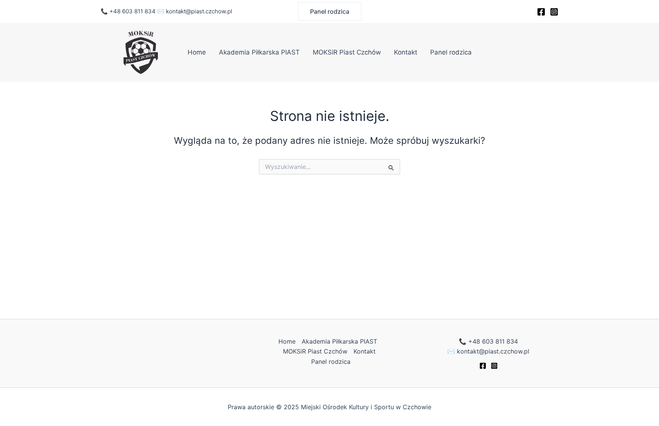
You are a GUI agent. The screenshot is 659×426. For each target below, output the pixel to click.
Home (197, 52)
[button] (330, 11)
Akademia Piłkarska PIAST (259, 52)
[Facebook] (541, 12)
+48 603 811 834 (132, 11)
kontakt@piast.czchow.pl (199, 11)
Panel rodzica (451, 52)
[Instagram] (554, 12)
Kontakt (405, 52)
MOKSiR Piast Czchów (347, 52)
